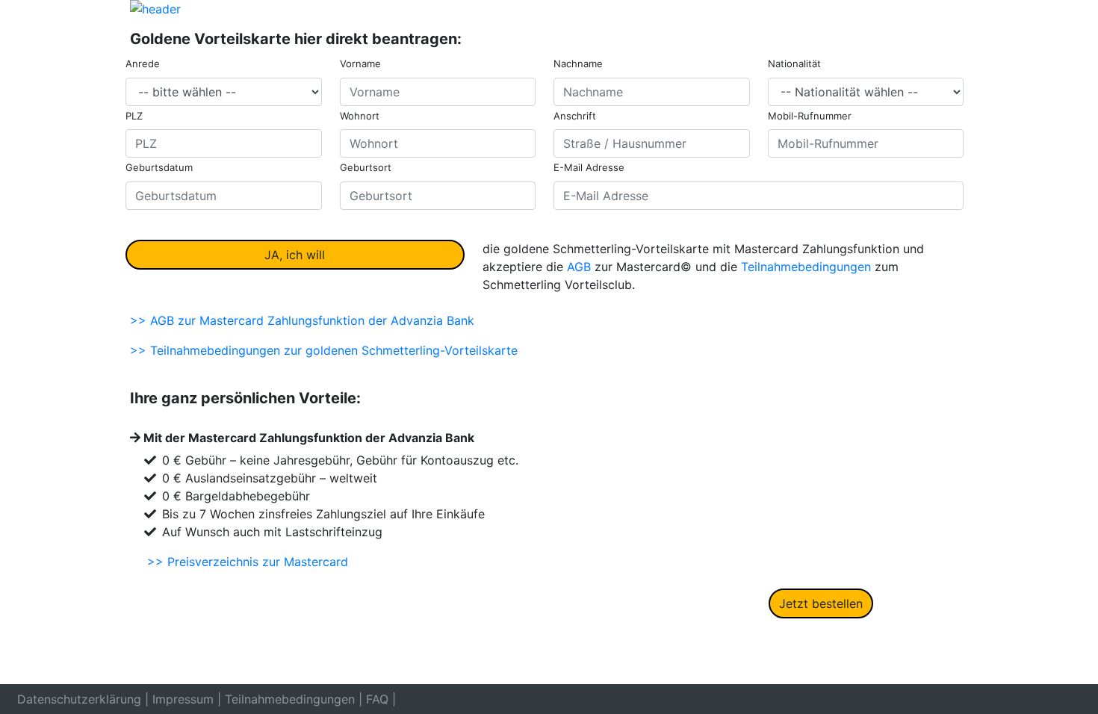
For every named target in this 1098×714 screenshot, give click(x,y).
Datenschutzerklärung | (83, 699)
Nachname (578, 63)
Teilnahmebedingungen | (293, 699)
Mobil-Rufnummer (810, 116)
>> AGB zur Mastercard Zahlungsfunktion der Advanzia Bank (302, 320)
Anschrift (574, 116)
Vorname (360, 63)
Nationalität (794, 63)
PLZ (134, 116)
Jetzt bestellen (821, 603)
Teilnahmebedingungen (806, 266)
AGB (579, 266)
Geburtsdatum (159, 167)
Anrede (142, 63)
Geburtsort (365, 167)
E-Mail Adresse (588, 167)
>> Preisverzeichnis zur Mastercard (247, 561)
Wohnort (359, 116)
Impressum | (186, 699)
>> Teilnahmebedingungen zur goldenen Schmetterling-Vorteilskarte (324, 350)
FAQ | (381, 699)
